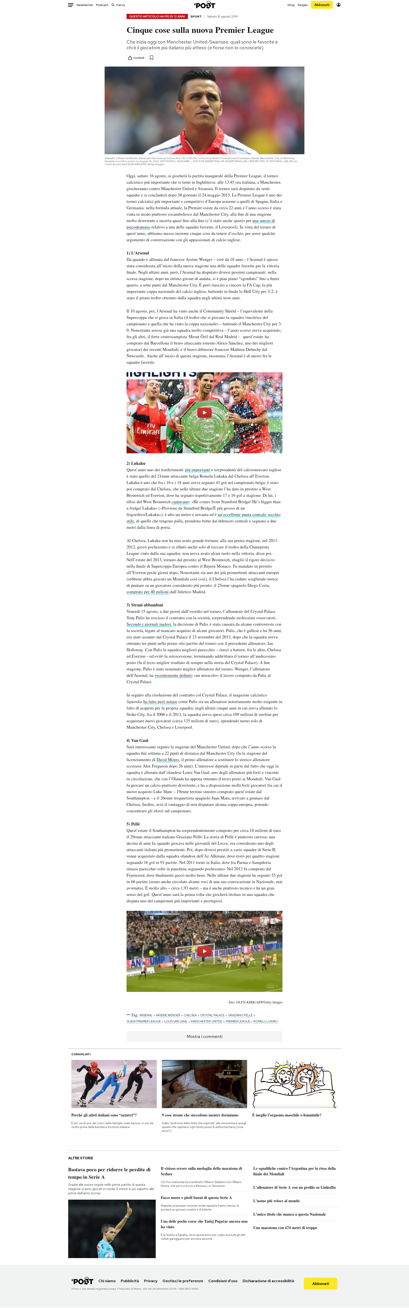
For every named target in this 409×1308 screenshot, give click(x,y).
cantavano (180, 501)
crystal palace (212, 1015)
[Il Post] (204, 5)
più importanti (197, 469)
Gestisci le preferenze (183, 1280)
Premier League (238, 1021)
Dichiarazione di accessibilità (268, 1280)
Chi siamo (107, 1280)
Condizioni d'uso (223, 1280)
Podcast (102, 5)
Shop (291, 5)
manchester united (206, 1021)
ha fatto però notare (160, 701)
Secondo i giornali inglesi (149, 624)
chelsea (190, 1015)
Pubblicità (130, 1280)
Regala (303, 5)
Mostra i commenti (204, 1036)
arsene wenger (168, 1015)
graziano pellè (240, 1015)
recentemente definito (174, 675)
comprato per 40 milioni (148, 591)
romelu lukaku (265, 1021)
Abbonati (322, 5)
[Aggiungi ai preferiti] (151, 57)
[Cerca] (113, 4)
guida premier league (144, 1021)
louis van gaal (176, 1021)
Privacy (150, 1280)
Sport (196, 16)
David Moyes (168, 759)
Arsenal (146, 1015)
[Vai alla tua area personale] (338, 5)
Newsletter (85, 5)
